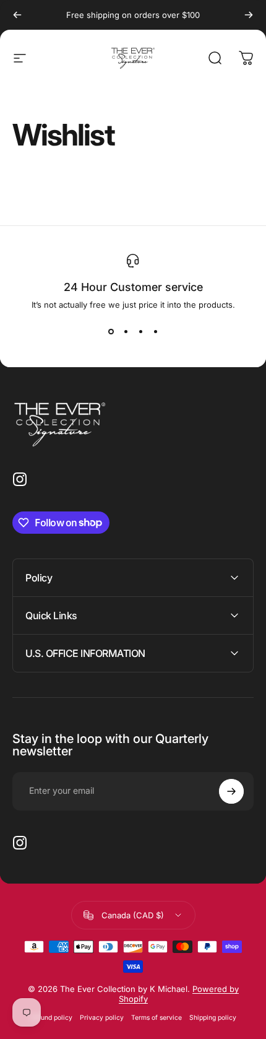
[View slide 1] (110, 331)
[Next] (248, 15)
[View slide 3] (140, 331)
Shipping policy (212, 1018)
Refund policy (51, 1018)
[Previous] (17, 15)
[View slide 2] (125, 331)
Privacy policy (102, 1018)
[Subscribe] (231, 791)
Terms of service (156, 1018)
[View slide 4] (155, 331)
